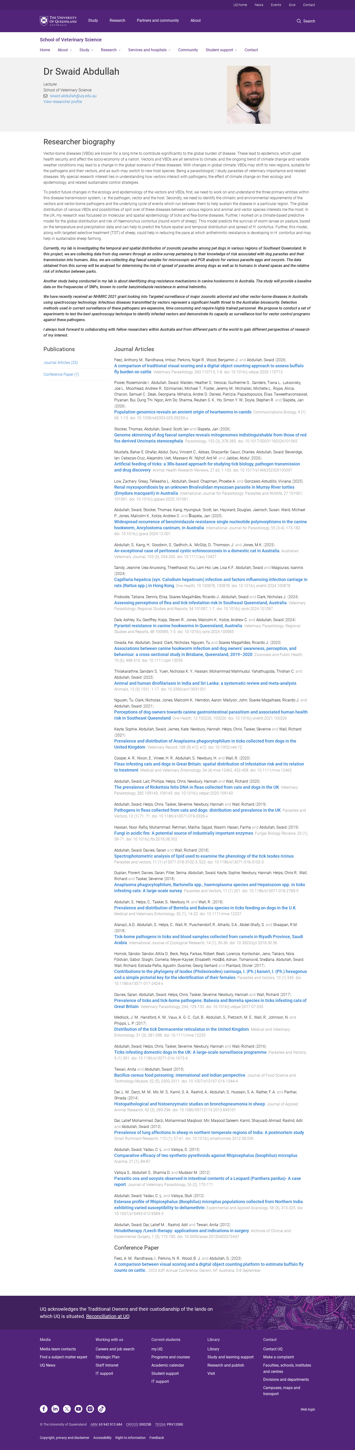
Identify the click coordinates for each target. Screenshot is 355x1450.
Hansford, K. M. (154, 1017)
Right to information (130, 1438)
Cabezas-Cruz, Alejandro (142, 458)
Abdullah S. (141, 1172)
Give (292, 5)
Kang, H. (143, 545)
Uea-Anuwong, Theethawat (165, 567)
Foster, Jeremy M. (219, 388)
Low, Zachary (125, 481)
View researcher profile (62, 101)
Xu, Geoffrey (146, 620)
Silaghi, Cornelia (155, 959)
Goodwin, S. (162, 545)
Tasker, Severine (178, 1046)
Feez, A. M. (123, 1258)
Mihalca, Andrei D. (192, 394)
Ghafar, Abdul (156, 452)
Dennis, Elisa (156, 597)
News (259, 5)
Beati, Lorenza (228, 953)
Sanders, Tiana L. (266, 382)
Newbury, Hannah (205, 729)
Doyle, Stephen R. (259, 400)
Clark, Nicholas (176, 642)
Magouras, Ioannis (287, 567)
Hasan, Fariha (239, 827)
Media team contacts (58, 1349)
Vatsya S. (122, 1172)
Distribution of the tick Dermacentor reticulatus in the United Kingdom (181, 1029)
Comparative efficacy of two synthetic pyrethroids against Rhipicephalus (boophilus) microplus (205, 1155)
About (196, 20)
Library (213, 1349)
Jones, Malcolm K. (134, 516)
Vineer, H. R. (164, 758)
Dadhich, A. (183, 545)
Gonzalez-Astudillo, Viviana (267, 481)
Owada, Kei (123, 642)
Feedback (156, 1438)
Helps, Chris (232, 729)
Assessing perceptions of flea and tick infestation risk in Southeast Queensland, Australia (200, 602)
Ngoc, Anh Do (165, 400)
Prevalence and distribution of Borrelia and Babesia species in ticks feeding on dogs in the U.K (205, 907)
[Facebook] (44, 1409)
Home (45, 50)
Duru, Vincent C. (183, 452)
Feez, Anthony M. (128, 360)
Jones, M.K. (253, 545)
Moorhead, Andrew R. (144, 388)
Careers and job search (115, 1349)
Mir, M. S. (161, 1092)
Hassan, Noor (125, 827)
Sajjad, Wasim (213, 827)
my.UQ (157, 1349)
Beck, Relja (179, 953)
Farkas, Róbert (202, 953)
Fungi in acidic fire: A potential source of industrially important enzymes (183, 833)
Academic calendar (167, 1365)
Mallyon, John (235, 700)
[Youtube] (78, 1409)
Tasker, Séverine (257, 729)
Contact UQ (273, 1349)
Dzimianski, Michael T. (183, 388)
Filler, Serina (176, 872)
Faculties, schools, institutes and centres (287, 1368)
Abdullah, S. (124, 545)
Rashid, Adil (293, 1120)
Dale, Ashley (124, 620)
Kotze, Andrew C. (166, 516)
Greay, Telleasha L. (154, 481)
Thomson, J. (223, 545)
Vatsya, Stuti (181, 1195)
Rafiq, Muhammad (154, 827)
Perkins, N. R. (169, 1258)
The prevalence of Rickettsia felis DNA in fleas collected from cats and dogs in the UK (196, 787)
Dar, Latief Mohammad (133, 1120)
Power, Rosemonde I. (131, 382)
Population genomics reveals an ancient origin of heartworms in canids (182, 412)
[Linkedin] (55, 1409)
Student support (219, 50)
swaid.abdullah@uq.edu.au (73, 96)
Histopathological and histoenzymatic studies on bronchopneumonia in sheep (189, 1104)
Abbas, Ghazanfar (213, 452)
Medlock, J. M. (126, 1017)
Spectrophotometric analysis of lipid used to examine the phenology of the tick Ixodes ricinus (204, 856)
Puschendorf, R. (202, 924)
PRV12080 (175, 1424)
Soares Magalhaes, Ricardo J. (274, 700)
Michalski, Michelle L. (253, 388)
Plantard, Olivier (239, 965)
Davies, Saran (154, 850)
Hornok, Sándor (127, 953)
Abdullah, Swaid (260, 360)
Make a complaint (278, 1357)
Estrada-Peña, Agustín (157, 965)
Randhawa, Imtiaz (160, 360)
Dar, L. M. (122, 1092)
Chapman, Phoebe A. (218, 481)
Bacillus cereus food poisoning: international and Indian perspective (179, 1075)
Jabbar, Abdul (237, 458)
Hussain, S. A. (243, 1092)
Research (117, 20)
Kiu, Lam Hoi (200, 567)
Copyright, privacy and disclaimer (64, 1438)
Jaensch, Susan (266, 510)
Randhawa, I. (145, 1258)
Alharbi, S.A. (228, 924)
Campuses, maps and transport (281, 1390)
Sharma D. (161, 1172)
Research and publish (225, 1365)
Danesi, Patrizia (222, 394)
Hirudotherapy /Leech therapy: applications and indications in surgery (181, 1230)
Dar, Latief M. (154, 1224)
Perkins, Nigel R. (191, 360)
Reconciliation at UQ (108, 1316)
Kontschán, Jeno (256, 953)
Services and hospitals (147, 50)
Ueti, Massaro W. (178, 458)
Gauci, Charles (242, 452)
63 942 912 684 (110, 1424)
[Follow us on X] (67, 1409)
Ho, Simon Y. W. (230, 400)
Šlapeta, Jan (199, 516)
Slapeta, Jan (293, 400)
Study (93, 20)
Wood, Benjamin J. (222, 360)
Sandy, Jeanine (127, 567)
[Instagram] (90, 1409)
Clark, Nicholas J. (271, 597)
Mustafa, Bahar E (128, 452)
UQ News (47, 1365)
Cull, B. (198, 1017)
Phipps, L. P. (124, 1023)
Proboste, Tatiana (129, 597)
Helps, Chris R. (285, 872)
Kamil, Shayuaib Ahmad (260, 1120)
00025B (145, 1424)
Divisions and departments (286, 1379)
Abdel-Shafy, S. (252, 924)
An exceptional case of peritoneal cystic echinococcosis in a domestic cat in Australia (196, 550)
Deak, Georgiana (162, 394)
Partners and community (158, 20)
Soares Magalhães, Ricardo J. (194, 597)
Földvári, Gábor (127, 959)
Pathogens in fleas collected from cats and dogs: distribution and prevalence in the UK (197, 810)
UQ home (240, 5)
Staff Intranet (107, 1365)
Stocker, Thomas (128, 429)
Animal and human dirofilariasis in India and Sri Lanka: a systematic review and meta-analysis (205, 683)
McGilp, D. (202, 545)
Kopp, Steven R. (171, 620)
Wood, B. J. (191, 1258)
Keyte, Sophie (125, 729)
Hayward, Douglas (235, 510)
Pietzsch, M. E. (240, 1017)
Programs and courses (170, 1357)
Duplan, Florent (127, 872)
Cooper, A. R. (124, 758)
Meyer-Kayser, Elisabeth (190, 959)
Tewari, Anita (125, 1069)
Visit (211, 1373)
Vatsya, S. (179, 1149)
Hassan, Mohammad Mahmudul (222, 671)
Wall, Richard (290, 729)
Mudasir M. (188, 1172)
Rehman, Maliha (186, 827)
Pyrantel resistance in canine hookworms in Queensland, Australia (178, 625)
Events (276, 5)
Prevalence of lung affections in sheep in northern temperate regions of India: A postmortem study (209, 1132)
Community (188, 50)
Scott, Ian (181, 429)
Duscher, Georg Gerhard (197, 965)
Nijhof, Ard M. (206, 458)
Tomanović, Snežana (256, 959)
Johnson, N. (278, 1017)
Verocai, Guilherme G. (232, 382)
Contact (309, 5)
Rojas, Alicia (283, 388)
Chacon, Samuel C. (130, 394)
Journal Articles (60, 362)
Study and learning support (230, 1357)
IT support (104, 1373)
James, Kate (178, 729)
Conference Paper (61, 374)
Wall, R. (232, 758)
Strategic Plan (108, 1357)
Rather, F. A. (266, 1092)
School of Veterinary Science (71, 40)
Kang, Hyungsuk (187, 510)
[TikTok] (102, 1409)
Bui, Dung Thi (141, 400)
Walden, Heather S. (196, 382)
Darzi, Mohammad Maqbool (178, 1120)
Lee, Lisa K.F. (223, 567)
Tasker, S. (160, 902)
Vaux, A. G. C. (179, 1017)
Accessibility (102, 1438)
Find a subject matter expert (63, 1357)
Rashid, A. (199, 1092)
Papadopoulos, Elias (254, 394)
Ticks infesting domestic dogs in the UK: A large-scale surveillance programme (190, 1052)
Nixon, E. (144, 758)
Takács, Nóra (283, 953)
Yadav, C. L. (153, 1149)
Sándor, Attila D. (155, 953)
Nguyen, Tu (200, 642)
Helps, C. (143, 902)
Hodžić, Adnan (225, 959)
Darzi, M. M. (141, 1092)
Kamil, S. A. (179, 1092)
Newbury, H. (207, 758)
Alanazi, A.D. (124, 924)
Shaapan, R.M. (285, 924)
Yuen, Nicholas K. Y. (176, 671)
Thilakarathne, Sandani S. (136, 671)
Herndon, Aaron (208, 700)
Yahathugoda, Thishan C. (273, 671)
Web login (308, 1409)
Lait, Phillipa (153, 781)
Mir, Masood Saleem (221, 1120)
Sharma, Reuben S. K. (197, 400)
